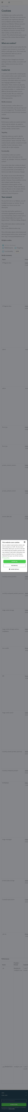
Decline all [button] (14, 565)
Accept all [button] (15, 561)
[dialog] (14, 556)
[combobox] (24, 542)
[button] (14, 569)
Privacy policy (5, 557)
